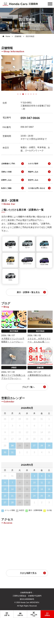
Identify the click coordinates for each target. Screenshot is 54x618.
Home (8, 36)
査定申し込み (33, 180)
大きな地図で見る (28, 573)
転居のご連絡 (6, 188)
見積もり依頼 (6, 172)
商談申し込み (33, 172)
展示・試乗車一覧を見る (28, 292)
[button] (17, 94)
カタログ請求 (33, 164)
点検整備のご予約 (8, 164)
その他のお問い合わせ (36, 188)
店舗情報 (18, 36)
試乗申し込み (6, 180)
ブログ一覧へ (28, 387)
